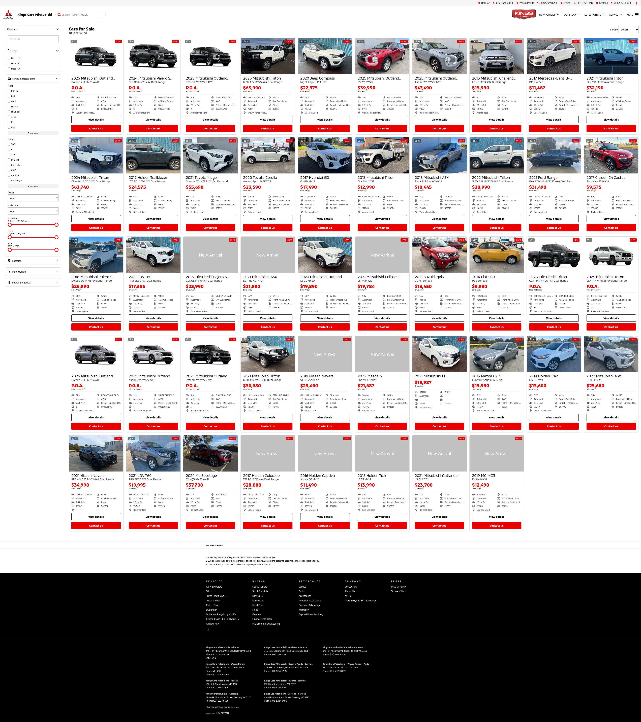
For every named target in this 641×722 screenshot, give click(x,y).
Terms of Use (398, 591)
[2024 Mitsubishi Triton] (96, 155)
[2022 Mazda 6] (382, 354)
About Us (350, 591)
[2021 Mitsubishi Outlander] (439, 453)
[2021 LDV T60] (153, 255)
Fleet (255, 609)
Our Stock (570, 14)
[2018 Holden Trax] (382, 453)
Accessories (305, 595)
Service (613, 14)
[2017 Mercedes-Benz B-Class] (554, 56)
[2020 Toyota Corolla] (268, 155)
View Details (96, 119)
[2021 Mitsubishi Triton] (611, 56)
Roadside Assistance (310, 600)
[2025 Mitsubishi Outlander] (96, 56)
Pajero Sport (213, 605)
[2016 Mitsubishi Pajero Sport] (96, 255)
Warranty (304, 609)
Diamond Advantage (310, 605)
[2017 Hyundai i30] (325, 155)
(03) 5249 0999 (221, 674)
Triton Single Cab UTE (217, 595)
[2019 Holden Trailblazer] (153, 155)
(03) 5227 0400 (221, 700)
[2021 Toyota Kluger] (210, 155)
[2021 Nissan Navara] (96, 453)
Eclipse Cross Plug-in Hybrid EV (222, 619)
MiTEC (348, 595)
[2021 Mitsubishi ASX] (268, 255)
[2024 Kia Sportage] (210, 453)
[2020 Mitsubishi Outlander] (325, 255)
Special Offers (259, 586)
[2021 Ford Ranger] (554, 155)
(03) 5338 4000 (221, 654)
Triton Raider (213, 600)
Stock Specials (260, 591)
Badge (11, 192)
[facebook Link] (636, 3)
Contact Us (96, 128)
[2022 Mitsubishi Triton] (497, 155)
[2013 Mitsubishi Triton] (382, 155)
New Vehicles (547, 14)
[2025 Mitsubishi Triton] (268, 56)
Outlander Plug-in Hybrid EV (221, 614)
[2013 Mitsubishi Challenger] (497, 56)
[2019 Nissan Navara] (325, 354)
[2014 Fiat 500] (497, 255)
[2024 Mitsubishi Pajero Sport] (153, 56)
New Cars (257, 595)
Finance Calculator (262, 619)
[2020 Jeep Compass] (325, 56)
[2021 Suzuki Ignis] (439, 255)
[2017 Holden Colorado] (268, 453)
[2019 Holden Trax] (554, 354)
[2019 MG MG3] (497, 453)
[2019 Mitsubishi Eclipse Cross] (382, 255)
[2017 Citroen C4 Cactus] (611, 155)
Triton (209, 591)
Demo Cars (258, 600)
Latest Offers (592, 14)
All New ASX (212, 623)
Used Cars (257, 605)
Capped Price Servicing (311, 614)
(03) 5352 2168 (220, 687)
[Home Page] (8, 14)
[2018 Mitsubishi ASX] (439, 155)
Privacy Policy (398, 586)
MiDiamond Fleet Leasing (266, 623)
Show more (33, 133)
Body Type (13, 205)
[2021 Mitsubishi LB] (439, 354)
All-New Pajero (214, 586)
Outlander (211, 609)
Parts (301, 591)
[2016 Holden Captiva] (325, 453)
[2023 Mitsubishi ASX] (611, 354)
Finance (256, 614)
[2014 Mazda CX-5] (497, 354)
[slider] (10, 225)
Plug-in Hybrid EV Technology (360, 600)
